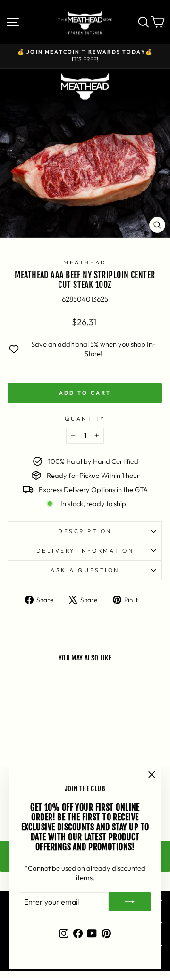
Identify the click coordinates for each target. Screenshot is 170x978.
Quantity (85, 418)
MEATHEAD (84, 262)
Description (85, 530)
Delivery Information (85, 550)
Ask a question (85, 569)
